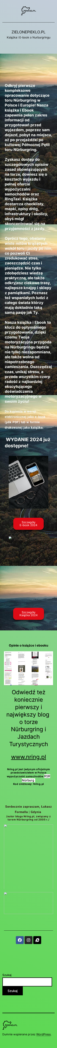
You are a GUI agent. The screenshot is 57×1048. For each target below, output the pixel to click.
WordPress (43, 1034)
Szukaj (6, 975)
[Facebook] (20, 940)
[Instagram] (28, 940)
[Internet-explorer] (37, 940)
